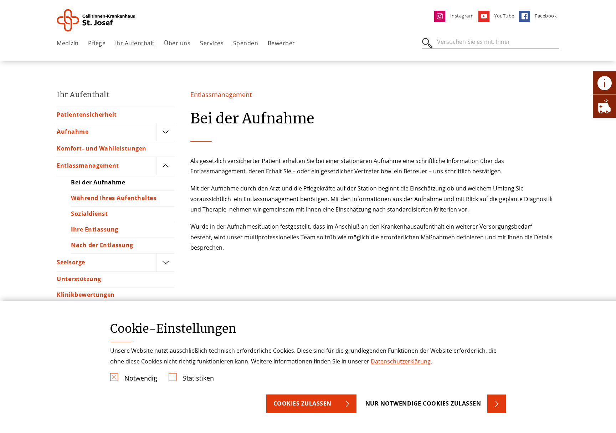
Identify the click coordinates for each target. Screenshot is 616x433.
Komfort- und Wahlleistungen (102, 148)
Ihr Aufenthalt (135, 43)
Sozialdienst (89, 214)
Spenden (245, 43)
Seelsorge (71, 262)
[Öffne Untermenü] (165, 132)
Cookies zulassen (302, 403)
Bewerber (281, 43)
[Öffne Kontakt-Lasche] (604, 83)
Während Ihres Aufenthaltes (113, 198)
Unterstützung (79, 279)
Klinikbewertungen (86, 295)
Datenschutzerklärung (401, 361)
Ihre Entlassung (94, 229)
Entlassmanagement (88, 165)
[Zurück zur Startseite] (96, 20)
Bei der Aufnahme (98, 182)
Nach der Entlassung (102, 245)
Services (212, 43)
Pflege (97, 43)
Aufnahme (72, 132)
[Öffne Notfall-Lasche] (604, 106)
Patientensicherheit (87, 114)
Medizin (68, 43)
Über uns (177, 43)
